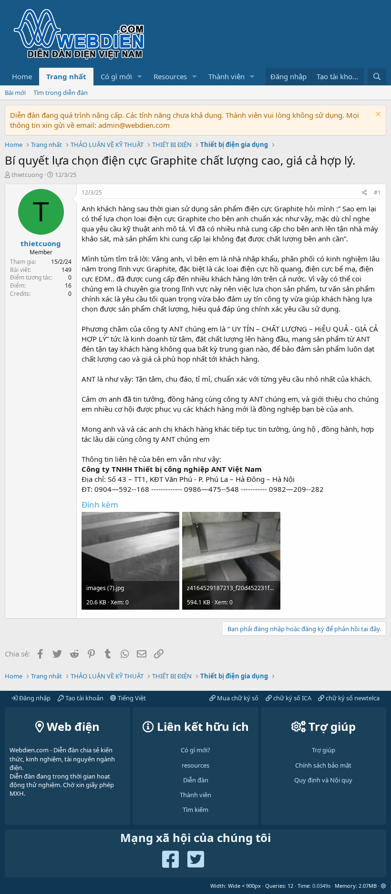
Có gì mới (116, 76)
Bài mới (15, 92)
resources (195, 765)
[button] (139, 76)
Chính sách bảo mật (323, 765)
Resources (170, 76)
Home (22, 76)
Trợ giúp (323, 750)
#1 (377, 192)
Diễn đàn (195, 780)
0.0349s (321, 885)
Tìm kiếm (195, 809)
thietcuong (27, 174)
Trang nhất (66, 76)
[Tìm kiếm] (377, 76)
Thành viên (226, 76)
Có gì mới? (195, 750)
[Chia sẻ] (364, 192)
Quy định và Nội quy (323, 780)
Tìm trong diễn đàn (60, 92)
